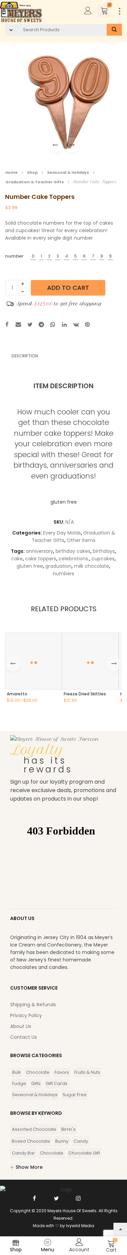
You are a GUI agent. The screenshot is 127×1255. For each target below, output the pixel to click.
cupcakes (102, 558)
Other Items (81, 540)
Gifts (36, 1083)
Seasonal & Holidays (68, 172)
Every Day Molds (62, 532)
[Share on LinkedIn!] (64, 325)
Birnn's (68, 1129)
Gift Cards (56, 1083)
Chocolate (37, 1072)
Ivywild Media (80, 1226)
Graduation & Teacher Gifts (34, 182)
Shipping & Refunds (33, 1004)
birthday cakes (73, 551)
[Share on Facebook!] (7, 325)
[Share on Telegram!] (41, 325)
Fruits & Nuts (87, 1072)
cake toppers (40, 558)
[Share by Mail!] (18, 325)
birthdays (104, 551)
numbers (63, 573)
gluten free (30, 566)
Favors (62, 1072)
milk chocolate (91, 566)
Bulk (16, 1072)
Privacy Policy (26, 1015)
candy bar (23, 1153)
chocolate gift (84, 1153)
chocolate (51, 1153)
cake (17, 558)
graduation (58, 566)
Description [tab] (25, 356)
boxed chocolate (31, 1141)
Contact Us (23, 1037)
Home (11, 172)
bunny (61, 1141)
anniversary (39, 551)
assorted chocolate (34, 1129)
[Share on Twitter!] (30, 325)
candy (80, 1141)
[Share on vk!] (76, 325)
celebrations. (74, 558)
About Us (20, 1026)
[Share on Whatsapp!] (53, 325)
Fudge (19, 1083)
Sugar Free (75, 1094)
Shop (32, 172)
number (14, 256)
